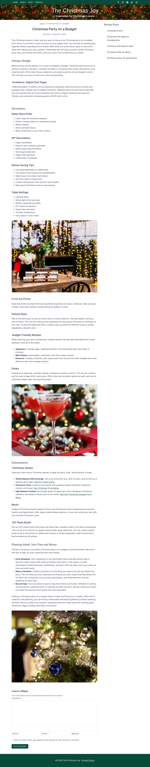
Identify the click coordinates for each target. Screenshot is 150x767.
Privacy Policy (88, 760)
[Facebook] (118, 2)
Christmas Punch (115, 31)
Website (75, 733)
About (23, 2)
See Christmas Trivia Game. (46, 488)
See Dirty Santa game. (44, 482)
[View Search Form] (136, 2)
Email (45, 733)
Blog (30, 2)
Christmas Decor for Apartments (122, 58)
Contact (39, 2)
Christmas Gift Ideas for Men (120, 46)
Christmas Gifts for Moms (119, 52)
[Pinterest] (127, 2)
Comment (17, 698)
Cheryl (47, 34)
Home (15, 2)
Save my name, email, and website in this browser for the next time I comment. (46, 740)
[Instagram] (123, 2)
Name (16, 733)
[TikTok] (132, 2)
